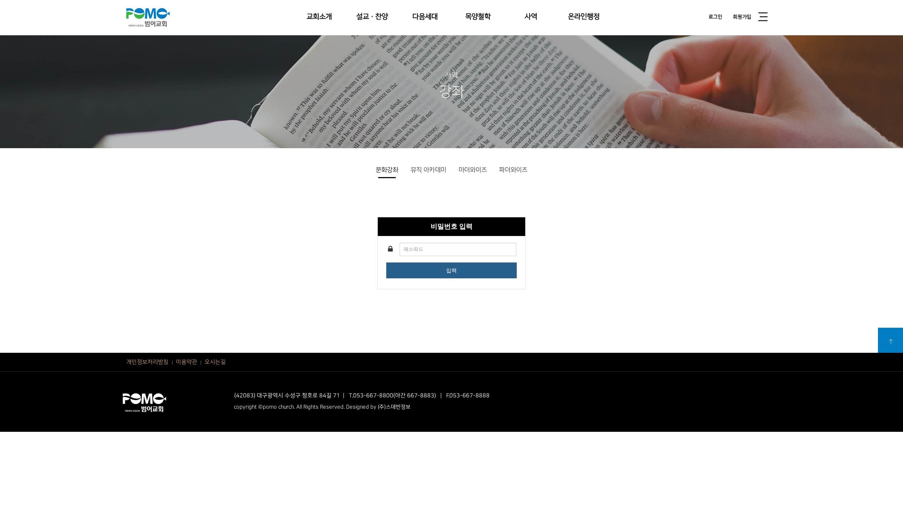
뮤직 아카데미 (428, 170)
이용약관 (186, 362)
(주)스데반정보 (394, 407)
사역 (531, 16)
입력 (451, 270)
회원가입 (742, 17)
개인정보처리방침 (147, 362)
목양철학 (478, 16)
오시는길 (215, 362)
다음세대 (425, 16)
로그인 (715, 17)
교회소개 (319, 16)
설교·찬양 (372, 16)
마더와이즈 (473, 170)
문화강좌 (387, 170)
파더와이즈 (513, 170)
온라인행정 (584, 16)
